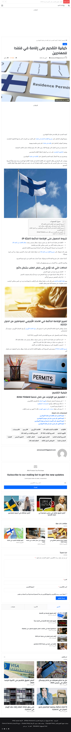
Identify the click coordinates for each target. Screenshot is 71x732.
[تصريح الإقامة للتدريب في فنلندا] (13, 533)
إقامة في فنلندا (47, 143)
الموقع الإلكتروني (30, 587)
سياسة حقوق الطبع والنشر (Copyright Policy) (56, 723)
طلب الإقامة (30, 437)
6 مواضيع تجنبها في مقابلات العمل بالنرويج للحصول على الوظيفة (39, 629)
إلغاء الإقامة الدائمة (59, 281)
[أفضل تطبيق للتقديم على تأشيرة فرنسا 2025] (19, 669)
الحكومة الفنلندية (58, 152)
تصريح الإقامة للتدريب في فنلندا (15, 540)
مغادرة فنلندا (61, 440)
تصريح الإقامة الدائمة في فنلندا (43, 139)
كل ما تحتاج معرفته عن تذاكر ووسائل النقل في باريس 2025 (53, 681)
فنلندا (59, 40)
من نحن (25, 726)
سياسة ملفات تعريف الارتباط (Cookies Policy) (33, 723)
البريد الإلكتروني (63, 587)
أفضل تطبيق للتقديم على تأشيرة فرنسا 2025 (19, 681)
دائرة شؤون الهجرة (43, 437)
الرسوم (25, 429)
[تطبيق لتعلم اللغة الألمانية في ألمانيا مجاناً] (62, 623)
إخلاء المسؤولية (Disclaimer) (40, 726)
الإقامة (63, 429)
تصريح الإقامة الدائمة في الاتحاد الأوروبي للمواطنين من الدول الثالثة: (46, 228)
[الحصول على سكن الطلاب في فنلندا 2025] (35, 533)
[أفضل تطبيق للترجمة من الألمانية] (62, 615)
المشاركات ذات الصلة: (58, 233)
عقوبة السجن (19, 437)
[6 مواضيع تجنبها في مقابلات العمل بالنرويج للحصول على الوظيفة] (62, 631)
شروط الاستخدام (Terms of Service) (11, 723)
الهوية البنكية (42, 401)
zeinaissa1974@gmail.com (57, 58)
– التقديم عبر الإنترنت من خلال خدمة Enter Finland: (50, 232)
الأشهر (58, 607)
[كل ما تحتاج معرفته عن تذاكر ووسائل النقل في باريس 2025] (52, 669)
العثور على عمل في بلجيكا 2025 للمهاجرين (45, 644)
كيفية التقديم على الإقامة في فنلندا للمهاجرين (52, 415)
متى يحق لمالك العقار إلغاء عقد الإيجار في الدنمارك (19, 708)
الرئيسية (64, 40)
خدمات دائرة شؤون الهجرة (46, 409)
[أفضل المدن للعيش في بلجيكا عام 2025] (62, 638)
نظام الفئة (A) (33, 440)
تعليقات (13, 607)
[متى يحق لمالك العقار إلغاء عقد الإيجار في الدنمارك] (19, 696)
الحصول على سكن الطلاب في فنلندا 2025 (35, 541)
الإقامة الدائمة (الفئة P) (50, 429)
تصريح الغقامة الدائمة (59, 437)
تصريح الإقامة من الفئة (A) (47, 252)
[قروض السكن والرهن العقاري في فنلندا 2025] (57, 533)
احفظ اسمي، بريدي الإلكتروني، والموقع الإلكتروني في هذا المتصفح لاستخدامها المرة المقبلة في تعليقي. (41, 594)
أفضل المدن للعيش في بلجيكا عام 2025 (45, 636)
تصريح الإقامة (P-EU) (61, 349)
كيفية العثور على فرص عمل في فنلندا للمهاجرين (51, 423)
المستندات (16, 429)
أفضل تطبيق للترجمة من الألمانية (47, 613)
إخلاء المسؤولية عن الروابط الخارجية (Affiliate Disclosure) (38, 720)
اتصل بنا (30, 726)
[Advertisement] (35, 23)
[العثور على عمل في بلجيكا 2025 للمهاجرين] (62, 646)
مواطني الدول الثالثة (47, 440)
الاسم (65, 579)
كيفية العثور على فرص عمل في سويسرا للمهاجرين (50, 418)
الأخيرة (36, 607)
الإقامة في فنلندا (33, 156)
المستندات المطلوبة (43, 403)
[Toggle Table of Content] (63, 221)
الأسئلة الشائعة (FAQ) (17, 720)
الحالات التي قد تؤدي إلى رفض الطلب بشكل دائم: (51, 226)
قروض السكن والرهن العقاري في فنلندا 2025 (58, 541)
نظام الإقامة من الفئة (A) (19, 242)
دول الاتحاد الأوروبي (30, 328)
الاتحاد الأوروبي (35, 429)
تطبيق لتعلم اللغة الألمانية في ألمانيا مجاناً (45, 621)
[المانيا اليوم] (61, 5)
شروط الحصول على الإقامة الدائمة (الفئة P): (52, 224)
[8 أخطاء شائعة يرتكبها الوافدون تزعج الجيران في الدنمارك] (52, 696)
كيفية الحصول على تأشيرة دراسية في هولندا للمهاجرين (49, 421)
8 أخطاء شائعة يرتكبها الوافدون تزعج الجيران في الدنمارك (48, 1)
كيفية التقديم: (60, 230)
